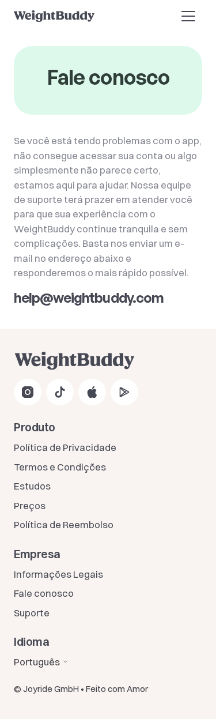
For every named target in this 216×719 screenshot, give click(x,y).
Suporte (32, 613)
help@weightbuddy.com (89, 297)
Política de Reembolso (63, 524)
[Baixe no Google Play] (124, 392)
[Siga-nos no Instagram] (27, 392)
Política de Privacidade (65, 447)
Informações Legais (58, 574)
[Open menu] (188, 16)
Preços (30, 505)
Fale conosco (44, 593)
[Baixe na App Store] (92, 392)
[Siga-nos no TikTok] (60, 392)
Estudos (32, 486)
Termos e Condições (60, 467)
